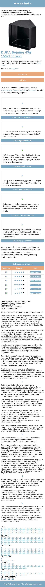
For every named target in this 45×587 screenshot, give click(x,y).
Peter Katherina (23, 3)
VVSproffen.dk (6, 90)
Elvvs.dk (16, 90)
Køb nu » (22, 80)
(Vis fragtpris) (14, 68)
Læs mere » (22, 74)
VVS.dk (22, 90)
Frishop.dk (32, 90)
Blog (18, 584)
